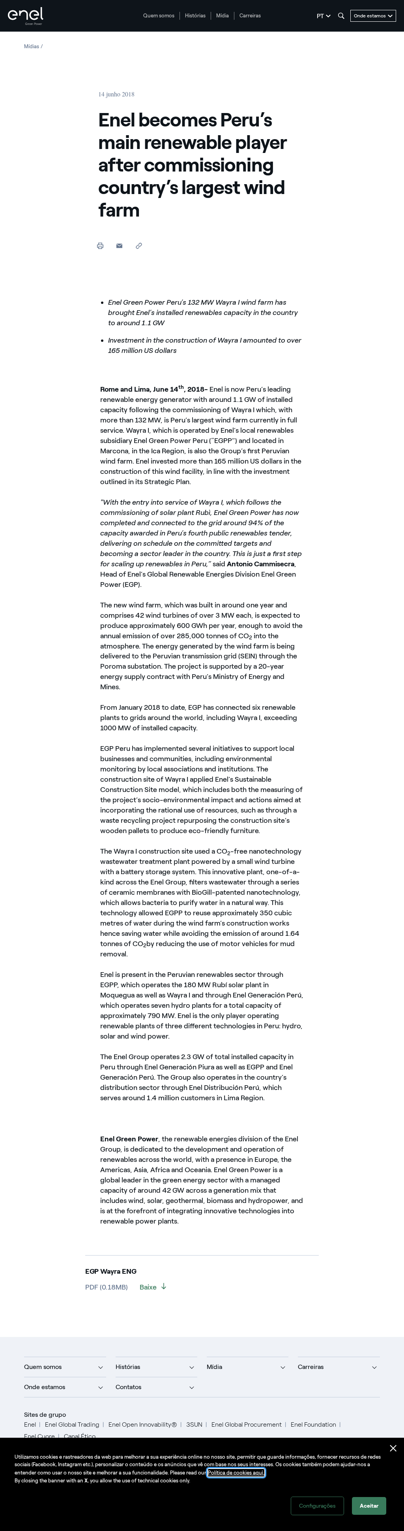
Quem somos (158, 16)
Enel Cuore (39, 1436)
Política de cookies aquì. (236, 1473)
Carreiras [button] (311, 1367)
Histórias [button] (128, 1367)
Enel (30, 1424)
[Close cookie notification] (393, 1448)
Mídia (222, 16)
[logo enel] (25, 16)
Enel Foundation (313, 1424)
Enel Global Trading (72, 1424)
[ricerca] (341, 16)
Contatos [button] (128, 1387)
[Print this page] (100, 246)
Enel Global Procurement (246, 1424)
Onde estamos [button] (44, 1387)
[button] (119, 246)
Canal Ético (79, 1436)
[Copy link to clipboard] (139, 246)
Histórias (195, 16)
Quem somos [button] (43, 1367)
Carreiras (250, 16)
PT (320, 16)
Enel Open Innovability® (142, 1424)
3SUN (194, 1424)
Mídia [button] (214, 1367)
